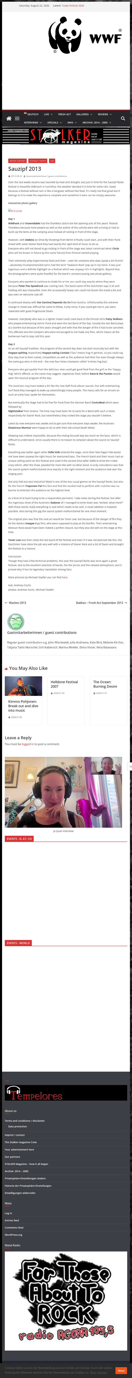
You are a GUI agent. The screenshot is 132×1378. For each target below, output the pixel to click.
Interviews (31, 122)
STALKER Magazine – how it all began (26, 1164)
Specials (52, 122)
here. (65, 577)
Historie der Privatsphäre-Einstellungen (28, 1185)
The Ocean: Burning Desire (105, 684)
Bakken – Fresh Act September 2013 (99, 603)
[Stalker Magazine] (9, 118)
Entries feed (12, 1220)
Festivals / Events (38, 161)
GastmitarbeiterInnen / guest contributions (46, 176)
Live (46, 114)
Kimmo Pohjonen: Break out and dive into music (23, 706)
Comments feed (14, 1227)
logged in (28, 744)
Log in (8, 1213)
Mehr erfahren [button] (98, 1372)
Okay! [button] (121, 1370)
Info (70, 122)
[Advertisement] (66, 84)
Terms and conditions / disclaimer (25, 1120)
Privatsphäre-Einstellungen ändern (25, 1178)
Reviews (103, 114)
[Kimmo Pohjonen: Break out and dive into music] (23, 679)
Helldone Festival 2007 (64, 684)
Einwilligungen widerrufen (20, 1193)
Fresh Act (64, 114)
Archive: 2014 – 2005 (95, 122)
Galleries (82, 114)
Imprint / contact (15, 1135)
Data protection (17, 1126)
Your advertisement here (19, 1149)
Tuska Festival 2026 (73, 5)
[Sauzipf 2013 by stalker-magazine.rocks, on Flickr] (15, 211)
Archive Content (17, 161)
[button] (51, 114)
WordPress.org (13, 1234)
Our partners (12, 1156)
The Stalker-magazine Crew (21, 1142)
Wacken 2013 (17, 603)
